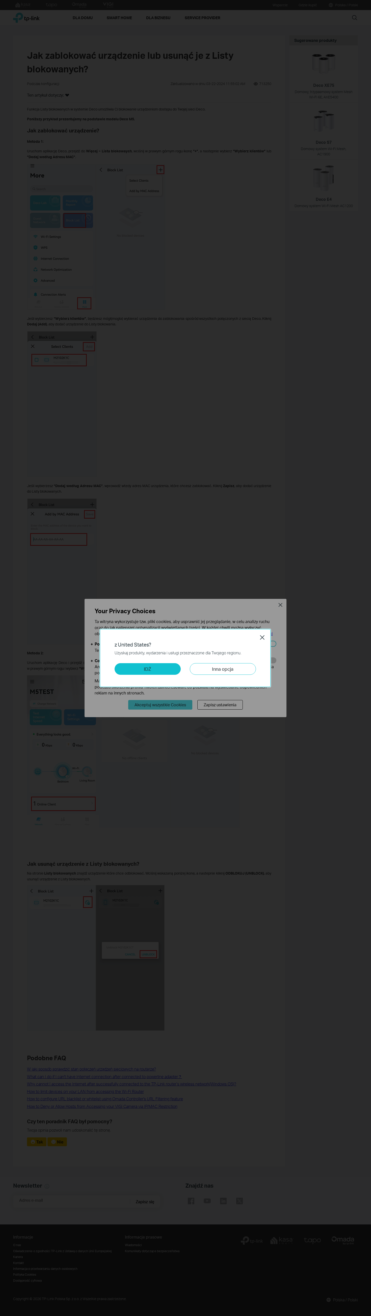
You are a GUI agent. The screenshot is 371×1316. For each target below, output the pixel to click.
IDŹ (147, 669)
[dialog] (185, 658)
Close (262, 637)
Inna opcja (222, 669)
